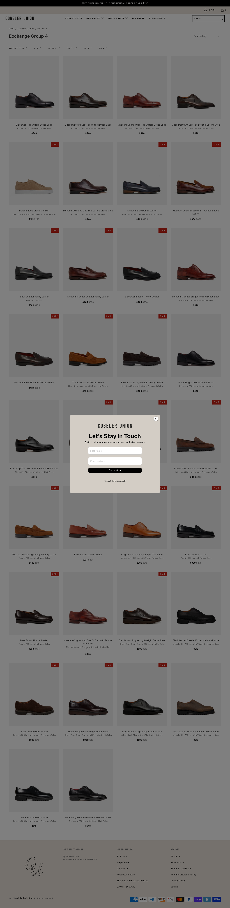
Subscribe (115, 470)
